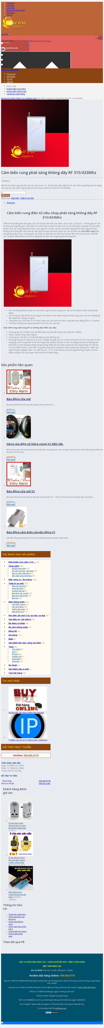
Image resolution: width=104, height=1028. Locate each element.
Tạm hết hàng (15, 673)
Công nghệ (14, 566)
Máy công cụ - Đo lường (20, 579)
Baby (11, 639)
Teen (11, 646)
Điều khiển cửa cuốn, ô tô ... (22, 562)
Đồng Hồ (13, 631)
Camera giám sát (18, 591)
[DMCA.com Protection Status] (52, 1013)
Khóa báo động (17, 588)
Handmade (16, 659)
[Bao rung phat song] (35, 166)
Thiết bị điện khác (18, 609)
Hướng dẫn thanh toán (15, 10)
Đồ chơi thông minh (18, 627)
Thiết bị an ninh (22, 98)
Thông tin (10, 202)
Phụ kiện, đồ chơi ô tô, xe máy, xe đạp (27, 615)
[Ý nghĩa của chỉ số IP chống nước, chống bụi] (28, 737)
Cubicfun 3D (16, 656)
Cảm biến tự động (18, 604)
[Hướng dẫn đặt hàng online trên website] (28, 710)
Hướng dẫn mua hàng (16, 88)
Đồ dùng (15, 654)
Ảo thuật (13, 665)
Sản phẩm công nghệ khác (22, 575)
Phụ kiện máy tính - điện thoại (23, 571)
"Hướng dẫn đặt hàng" (86, 987)
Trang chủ (10, 74)
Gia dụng (13, 635)
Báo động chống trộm (20, 595)
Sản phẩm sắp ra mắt (19, 669)
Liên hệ (9, 15)
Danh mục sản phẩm (10, 69)
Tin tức (9, 79)
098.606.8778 (31, 755)
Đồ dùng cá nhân (17, 623)
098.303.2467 (45, 783)
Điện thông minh (17, 602)
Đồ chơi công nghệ (19, 568)
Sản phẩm (10, 8)
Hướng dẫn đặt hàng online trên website (26, 712)
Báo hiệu (33, 98)
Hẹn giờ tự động (18, 607)
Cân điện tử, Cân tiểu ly (20, 619)
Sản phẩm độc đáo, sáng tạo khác (25, 643)
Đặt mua (5, 195)
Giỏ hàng (5, 34)
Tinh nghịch (16, 649)
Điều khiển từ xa (18, 611)
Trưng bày (15, 661)
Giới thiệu (10, 5)
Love (14, 651)
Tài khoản (10, 12)
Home (3, 98)
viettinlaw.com (60, 1008)
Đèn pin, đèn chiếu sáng (21, 573)
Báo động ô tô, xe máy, (20, 593)
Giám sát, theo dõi (18, 586)
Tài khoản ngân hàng (15, 94)
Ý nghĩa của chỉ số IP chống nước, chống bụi (28, 740)
